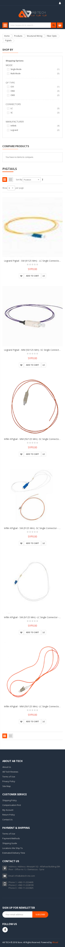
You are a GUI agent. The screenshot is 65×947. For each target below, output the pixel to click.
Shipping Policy (9, 800)
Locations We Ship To (12, 848)
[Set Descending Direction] (42, 179)
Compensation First (11, 805)
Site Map (6, 786)
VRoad (55, 942)
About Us (6, 767)
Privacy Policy (8, 781)
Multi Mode (35, 73)
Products (18, 36)
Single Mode (35, 69)
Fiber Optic (52, 36)
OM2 (35, 91)
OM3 (35, 95)
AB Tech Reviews (10, 771)
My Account (7, 810)
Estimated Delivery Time (13, 852)
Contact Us (7, 819)
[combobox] (32, 25)
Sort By (19, 179)
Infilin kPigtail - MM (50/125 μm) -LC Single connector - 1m (34, 706)
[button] (21, 276)
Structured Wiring (34, 36)
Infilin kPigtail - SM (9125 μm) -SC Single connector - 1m (33, 528)
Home (7, 36)
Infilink (35, 125)
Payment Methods (11, 838)
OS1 (35, 86)
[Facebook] (5, 929)
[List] (10, 179)
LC (35, 108)
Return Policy (8, 814)
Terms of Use (8, 776)
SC (35, 112)
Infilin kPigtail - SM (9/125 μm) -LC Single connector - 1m (33, 617)
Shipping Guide (9, 843)
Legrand (35, 130)
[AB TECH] (32, 13)
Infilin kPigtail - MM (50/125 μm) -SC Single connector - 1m (34, 439)
